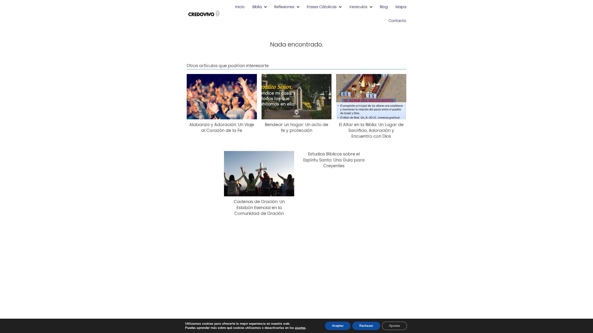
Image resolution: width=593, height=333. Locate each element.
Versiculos (358, 6)
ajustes (300, 328)
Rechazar (366, 326)
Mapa (401, 6)
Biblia (257, 6)
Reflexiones (284, 6)
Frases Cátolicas (322, 6)
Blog (384, 6)
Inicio (240, 6)
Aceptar (338, 326)
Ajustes (394, 326)
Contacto (397, 20)
